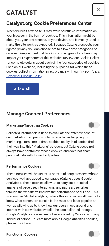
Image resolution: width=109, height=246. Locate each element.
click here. (24, 223)
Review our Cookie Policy (24, 76)
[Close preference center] (98, 9)
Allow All (22, 89)
